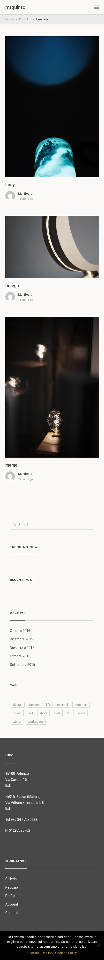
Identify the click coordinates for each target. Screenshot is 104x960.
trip (69, 713)
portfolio (24, 19)
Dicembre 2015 (21, 639)
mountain (81, 705)
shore (43, 713)
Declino (47, 953)
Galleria (11, 879)
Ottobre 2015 (20, 656)
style (57, 713)
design (17, 705)
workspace (36, 721)
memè (11, 465)
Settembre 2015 (22, 665)
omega (12, 285)
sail (30, 713)
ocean (17, 713)
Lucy (10, 184)
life (48, 705)
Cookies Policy (66, 953)
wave (81, 713)
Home (9, 19)
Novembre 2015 (22, 648)
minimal (62, 705)
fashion (34, 705)
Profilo (10, 896)
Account (11, 904)
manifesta (25, 193)
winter (17, 721)
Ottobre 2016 (20, 631)
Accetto (33, 953)
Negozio (11, 887)
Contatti (11, 913)
